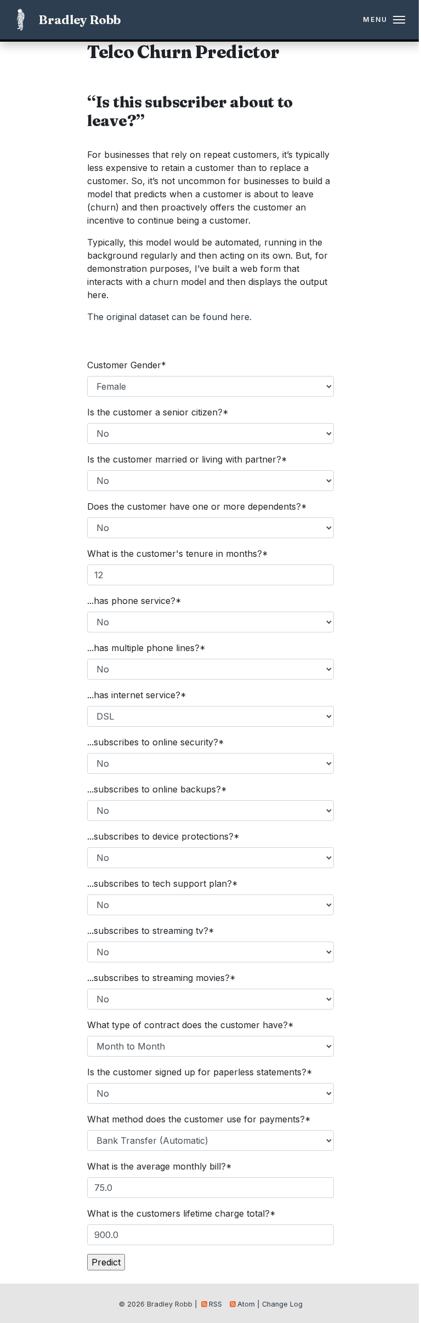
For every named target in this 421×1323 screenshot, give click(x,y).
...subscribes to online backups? (157, 789)
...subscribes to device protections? (163, 836)
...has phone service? (134, 600)
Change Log (282, 1304)
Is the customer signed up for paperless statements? (199, 1072)
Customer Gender (126, 365)
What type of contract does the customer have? (190, 1024)
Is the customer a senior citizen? (158, 412)
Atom (246, 1304)
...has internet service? (136, 694)
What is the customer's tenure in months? (177, 553)
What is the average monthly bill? (159, 1166)
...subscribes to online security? (155, 742)
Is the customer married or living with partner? (187, 459)
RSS (215, 1304)
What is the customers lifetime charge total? (181, 1213)
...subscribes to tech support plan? (162, 883)
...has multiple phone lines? (146, 647)
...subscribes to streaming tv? (150, 930)
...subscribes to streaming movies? (161, 977)
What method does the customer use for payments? (199, 1119)
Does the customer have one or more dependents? (197, 506)
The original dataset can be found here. (169, 316)
